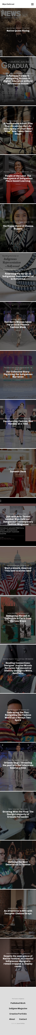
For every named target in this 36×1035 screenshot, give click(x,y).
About (12, 1019)
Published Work (18, 1003)
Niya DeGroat (8, 4)
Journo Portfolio (21, 1023)
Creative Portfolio (18, 1014)
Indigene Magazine (18, 1008)
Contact (23, 1019)
